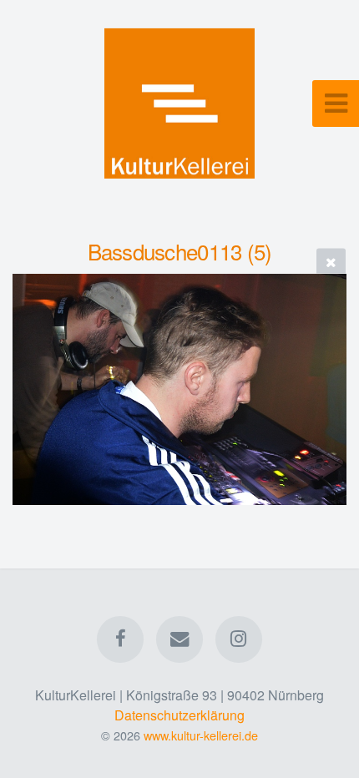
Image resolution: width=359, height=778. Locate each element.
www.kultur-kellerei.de (201, 735)
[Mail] (179, 639)
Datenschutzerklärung (179, 715)
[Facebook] (120, 639)
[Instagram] (238, 639)
